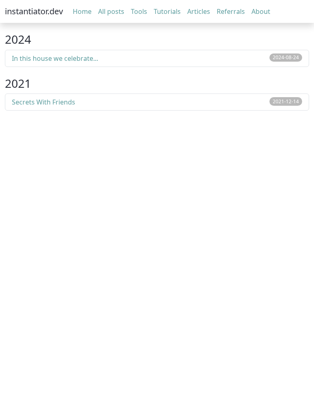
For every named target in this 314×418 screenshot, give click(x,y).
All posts (111, 11)
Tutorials (167, 11)
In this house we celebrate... (55, 58)
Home (82, 11)
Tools (139, 11)
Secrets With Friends (43, 102)
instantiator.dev (34, 11)
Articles (198, 11)
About (260, 11)
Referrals (231, 11)
